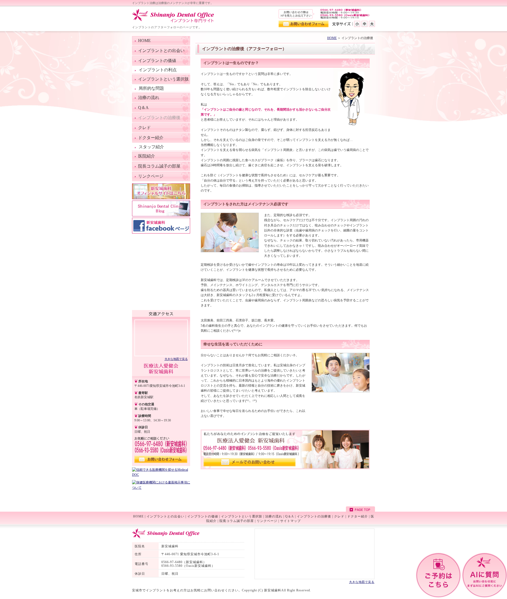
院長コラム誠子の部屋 (236, 521)
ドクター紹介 (357, 516)
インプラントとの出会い (165, 516)
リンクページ (267, 521)
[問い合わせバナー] (285, 468)
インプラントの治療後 (314, 516)
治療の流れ (273, 516)
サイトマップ (290, 521)
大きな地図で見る (176, 358)
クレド (339, 516)
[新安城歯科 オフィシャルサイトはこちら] (161, 198)
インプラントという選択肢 (241, 516)
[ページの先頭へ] (360, 509)
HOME (332, 38)
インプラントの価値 (202, 516)
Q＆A (289, 516)
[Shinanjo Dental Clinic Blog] (161, 215)
